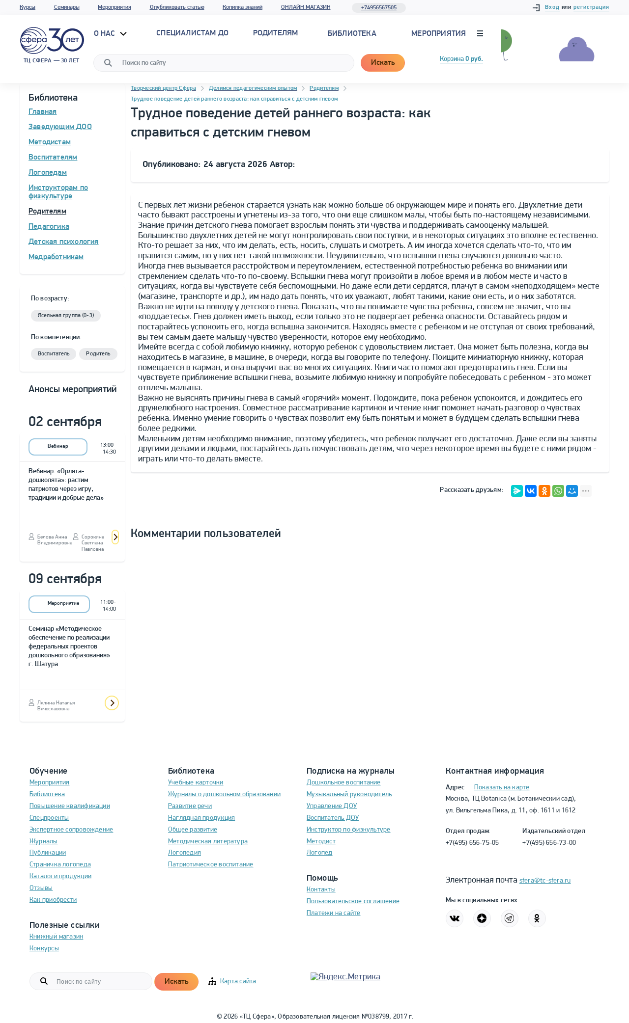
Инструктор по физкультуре (349, 830)
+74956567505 (379, 8)
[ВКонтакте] (531, 491)
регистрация (591, 7)
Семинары (67, 7)
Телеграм (509, 918)
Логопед (320, 853)
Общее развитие (192, 830)
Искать (383, 63)
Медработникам (56, 257)
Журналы (43, 841)
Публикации (47, 853)
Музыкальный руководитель (349, 794)
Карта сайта (238, 981)
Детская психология (64, 242)
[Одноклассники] (544, 491)
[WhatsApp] (558, 491)
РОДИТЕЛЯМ (275, 33)
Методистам (50, 142)
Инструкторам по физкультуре (58, 192)
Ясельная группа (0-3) (66, 316)
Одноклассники (537, 918)
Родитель (98, 354)
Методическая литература (208, 841)
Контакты (321, 889)
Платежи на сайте (334, 913)
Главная (43, 112)
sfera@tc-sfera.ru (545, 881)
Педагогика (49, 227)
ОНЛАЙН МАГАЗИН (306, 7)
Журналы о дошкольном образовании (224, 794)
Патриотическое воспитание (211, 864)
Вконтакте (454, 918)
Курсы (27, 7)
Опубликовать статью (177, 7)
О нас (105, 34)
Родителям (47, 211)
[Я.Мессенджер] (517, 491)
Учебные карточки (196, 782)
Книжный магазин (56, 937)
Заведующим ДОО (60, 127)
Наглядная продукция (201, 818)
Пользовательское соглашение (353, 901)
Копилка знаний (242, 7)
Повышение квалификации (69, 806)
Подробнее (115, 537)
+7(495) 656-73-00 (549, 843)
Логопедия (184, 853)
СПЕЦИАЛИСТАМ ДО (192, 33)
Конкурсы (44, 948)
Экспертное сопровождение (71, 830)
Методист (321, 841)
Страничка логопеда (60, 864)
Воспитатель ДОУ (333, 818)
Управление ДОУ (332, 806)
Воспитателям (53, 158)
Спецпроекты (49, 818)
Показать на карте (502, 787)
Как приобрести (53, 900)
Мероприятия (114, 7)
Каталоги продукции (60, 876)
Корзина (461, 59)
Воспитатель (53, 354)
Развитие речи (190, 806)
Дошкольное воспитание (344, 782)
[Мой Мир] (572, 491)
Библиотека (352, 34)
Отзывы (41, 888)
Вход (552, 7)
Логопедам (48, 173)
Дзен (482, 918)
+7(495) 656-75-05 (472, 843)
